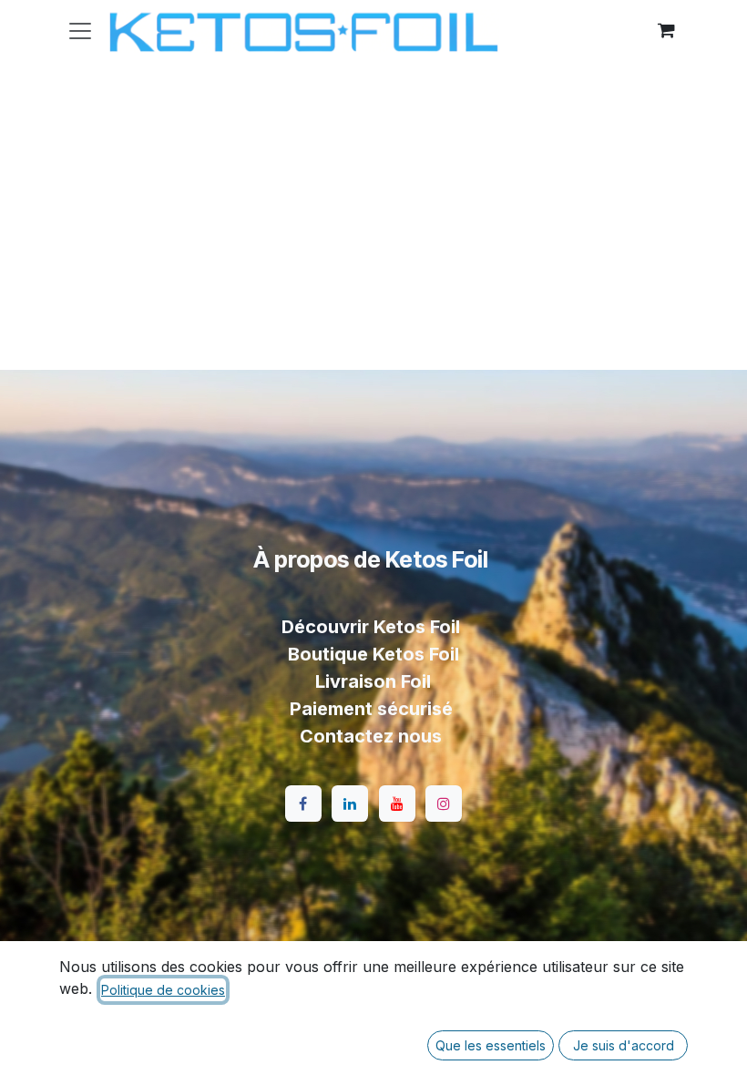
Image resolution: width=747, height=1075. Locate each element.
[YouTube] (397, 803)
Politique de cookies (163, 990)
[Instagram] (443, 803)
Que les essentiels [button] (490, 1045)
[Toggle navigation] (80, 30)
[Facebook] (303, 803)
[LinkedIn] (350, 803)
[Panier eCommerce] (666, 30)
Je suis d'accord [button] (623, 1045)
